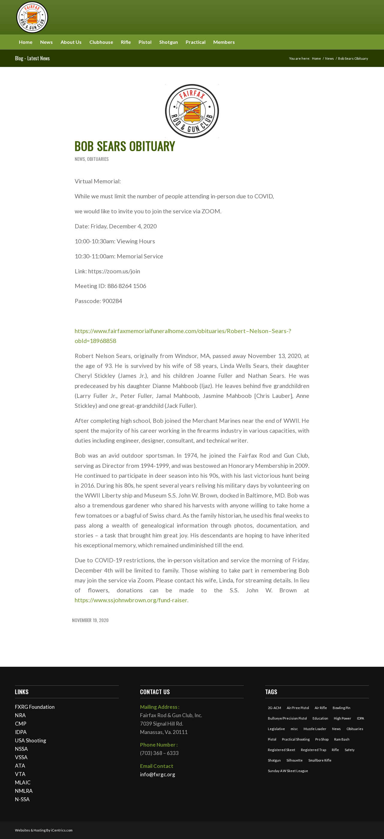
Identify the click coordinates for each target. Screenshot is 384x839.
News (80, 158)
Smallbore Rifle (320, 760)
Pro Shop (321, 739)
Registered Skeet (281, 750)
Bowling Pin (341, 708)
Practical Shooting (296, 739)
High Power (342, 718)
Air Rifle (321, 708)
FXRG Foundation (35, 707)
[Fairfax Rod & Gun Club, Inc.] (32, 17)
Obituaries (98, 158)
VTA (20, 774)
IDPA (21, 732)
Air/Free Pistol (298, 708)
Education (320, 718)
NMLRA (24, 791)
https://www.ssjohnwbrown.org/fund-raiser (131, 600)
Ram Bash (342, 739)
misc (294, 729)
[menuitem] (25, 42)
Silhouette (294, 760)
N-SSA (22, 799)
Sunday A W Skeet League (288, 771)
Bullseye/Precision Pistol (287, 718)
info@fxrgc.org (157, 774)
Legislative (276, 729)
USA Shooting (30, 740)
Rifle (335, 750)
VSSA (21, 757)
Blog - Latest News (32, 58)
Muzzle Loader (315, 729)
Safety (350, 750)
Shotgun (274, 760)
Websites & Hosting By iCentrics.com (44, 830)
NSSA (21, 749)
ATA (20, 765)
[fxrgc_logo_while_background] (192, 111)
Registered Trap (313, 750)
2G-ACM (274, 708)
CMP (20, 723)
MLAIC (23, 782)
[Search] (365, 42)
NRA (20, 715)
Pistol (272, 739)
